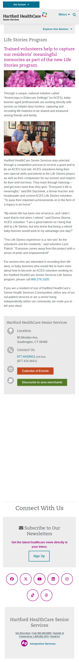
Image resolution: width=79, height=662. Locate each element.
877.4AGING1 (26, 356)
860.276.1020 (40, 279)
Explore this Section (55, 29)
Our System (20, 4)
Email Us (55, 636)
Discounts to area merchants (42, 382)
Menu (63, 14)
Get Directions (22, 633)
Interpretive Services (43, 643)
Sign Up (39, 556)
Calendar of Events (35, 370)
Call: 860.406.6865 (41, 633)
